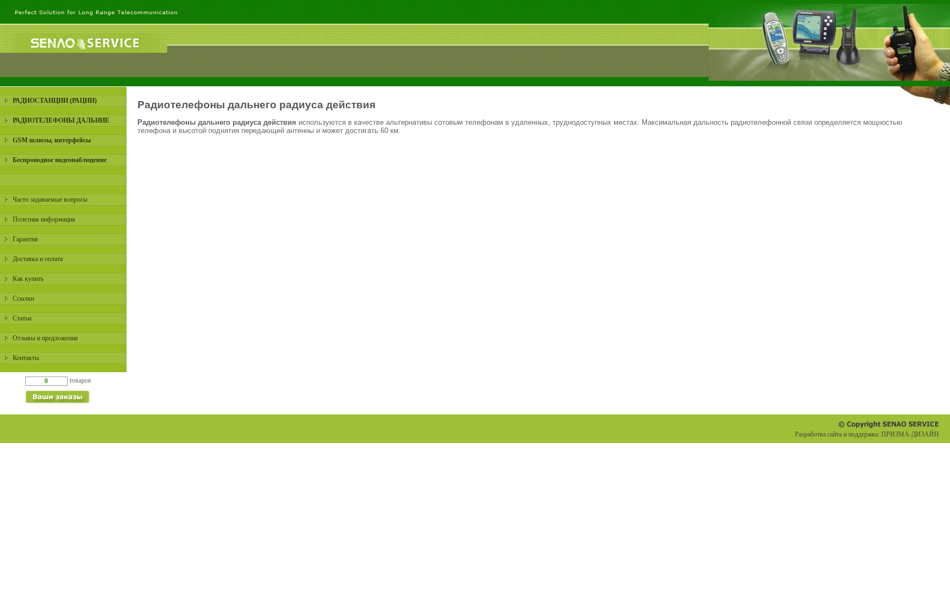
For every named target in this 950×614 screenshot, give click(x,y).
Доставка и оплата (38, 259)
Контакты (26, 358)
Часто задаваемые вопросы (50, 199)
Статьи (22, 318)
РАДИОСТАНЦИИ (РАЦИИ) (55, 100)
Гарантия (25, 239)
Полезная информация (44, 219)
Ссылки (23, 298)
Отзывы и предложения (45, 338)
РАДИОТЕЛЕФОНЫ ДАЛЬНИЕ (61, 120)
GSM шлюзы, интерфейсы (52, 140)
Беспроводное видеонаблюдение (60, 160)
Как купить (28, 279)
